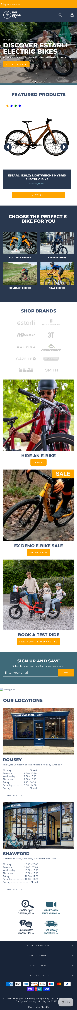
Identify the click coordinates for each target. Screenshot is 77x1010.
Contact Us (14, 795)
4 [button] (42, 82)
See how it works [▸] (38, 641)
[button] (64, 147)
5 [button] (45, 82)
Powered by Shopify (38, 1007)
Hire (39, 462)
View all (38, 195)
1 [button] (33, 82)
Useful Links (38, 966)
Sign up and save (38, 946)
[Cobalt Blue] (19, 105)
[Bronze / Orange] (7, 105)
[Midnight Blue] (11, 105)
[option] (38, 52)
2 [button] (36, 81)
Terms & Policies (38, 976)
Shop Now (38, 552)
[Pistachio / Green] (15, 105)
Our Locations (38, 956)
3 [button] (39, 82)
